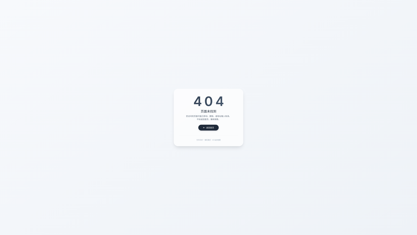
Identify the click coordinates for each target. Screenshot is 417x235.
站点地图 (217, 140)
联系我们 (208, 140)
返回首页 (210, 128)
